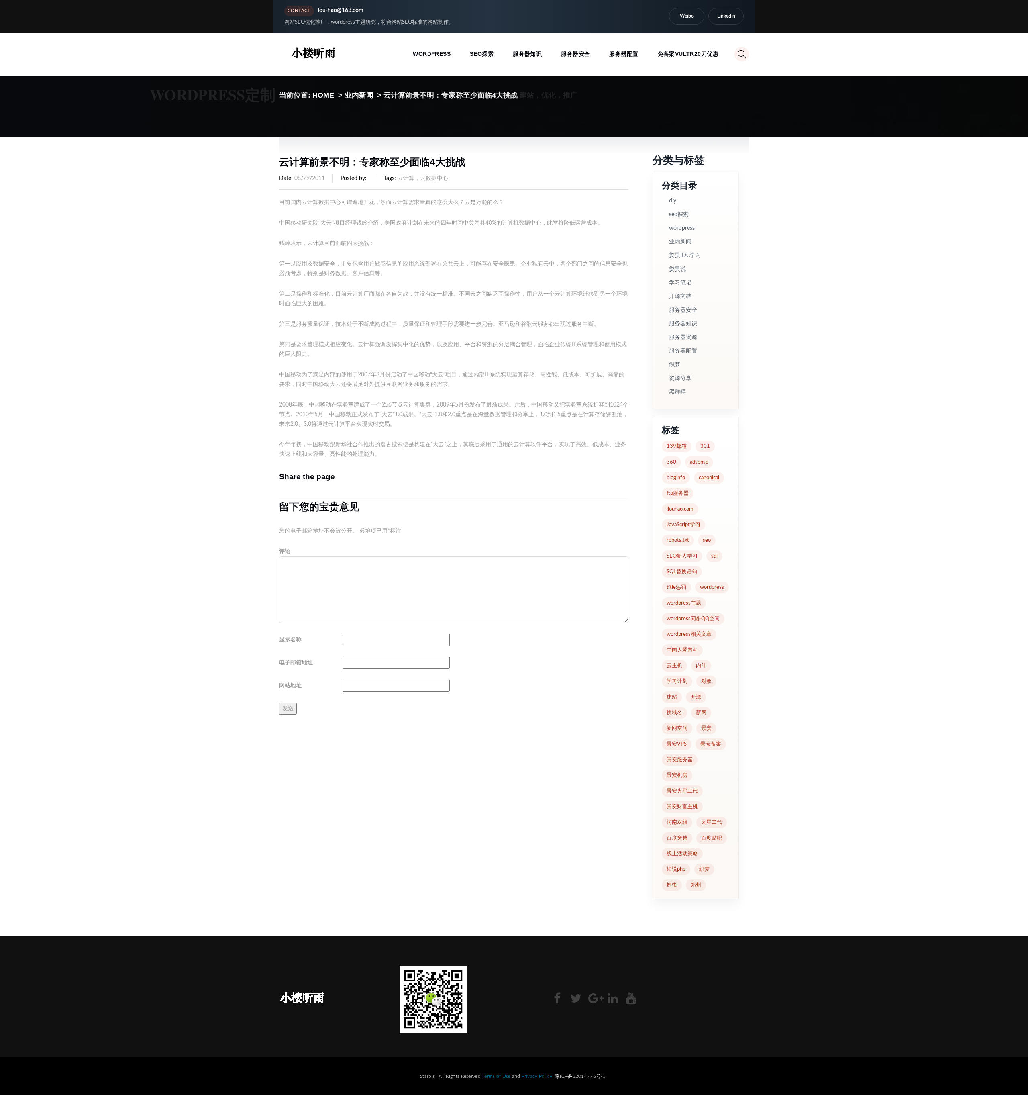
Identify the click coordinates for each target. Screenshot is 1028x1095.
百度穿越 (677, 838)
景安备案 (710, 744)
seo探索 (482, 54)
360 (671, 462)
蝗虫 (672, 885)
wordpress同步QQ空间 (693, 618)
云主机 (674, 665)
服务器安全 (575, 54)
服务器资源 (683, 337)
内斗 (701, 665)
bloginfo (676, 477)
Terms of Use (496, 1076)
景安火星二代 (682, 791)
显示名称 (290, 640)
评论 (284, 551)
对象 (706, 681)
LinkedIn (726, 16)
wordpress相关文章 (689, 634)
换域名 (674, 712)
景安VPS (677, 744)
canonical (709, 477)
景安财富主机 (682, 806)
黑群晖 (677, 392)
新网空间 (677, 728)
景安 (706, 728)
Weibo (687, 16)
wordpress (432, 54)
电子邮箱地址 (296, 663)
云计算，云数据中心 (423, 178)
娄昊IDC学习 (685, 255)
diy (672, 201)
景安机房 (677, 775)
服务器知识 (527, 54)
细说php (676, 869)
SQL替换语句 (682, 571)
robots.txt (678, 540)
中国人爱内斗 (682, 650)
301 (705, 446)
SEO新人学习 (682, 556)
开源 (696, 697)
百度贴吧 (711, 838)
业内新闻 (359, 95)
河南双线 (677, 822)
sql (714, 556)
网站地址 (290, 685)
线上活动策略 (682, 853)
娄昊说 (677, 269)
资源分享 (680, 378)
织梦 (674, 365)
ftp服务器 (678, 493)
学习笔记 (680, 283)
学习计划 (677, 681)
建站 (672, 697)
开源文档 (680, 296)
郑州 (696, 885)
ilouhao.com (680, 509)
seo (707, 540)
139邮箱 (677, 446)
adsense (699, 462)
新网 (701, 712)
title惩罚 (676, 587)
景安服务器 (680, 759)
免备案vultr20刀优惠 (688, 54)
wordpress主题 (684, 603)
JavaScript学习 (683, 524)
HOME (323, 95)
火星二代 (711, 822)
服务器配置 (623, 54)
